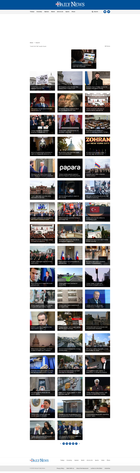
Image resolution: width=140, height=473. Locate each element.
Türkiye (32, 11)
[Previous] (60, 443)
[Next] (79, 443)
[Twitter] (108, 11)
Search (38, 42)
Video (102, 460)
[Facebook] (104, 11)
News (31, 42)
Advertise (107, 468)
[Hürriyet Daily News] (70, 4)
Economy (39, 11)
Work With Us (70, 468)
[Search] (92, 11)
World (53, 11)
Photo (73, 11)
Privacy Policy (60, 468)
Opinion (46, 11)
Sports (67, 11)
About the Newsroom (82, 468)
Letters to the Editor (96, 468)
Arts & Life (60, 11)
